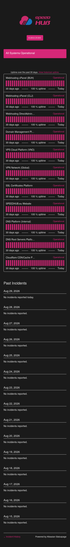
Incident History (12, 536)
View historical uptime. (49, 72)
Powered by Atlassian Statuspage (50, 536)
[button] (35, 38)
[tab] (6, 83)
